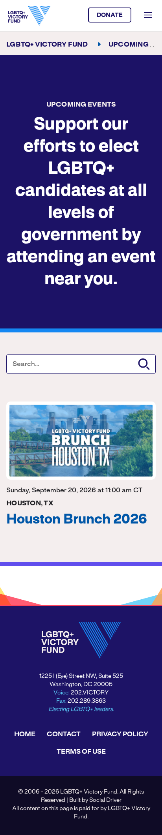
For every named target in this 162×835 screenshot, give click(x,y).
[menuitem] (24, 734)
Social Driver (105, 800)
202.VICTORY (90, 693)
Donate (110, 15)
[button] (144, 364)
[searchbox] (81, 364)
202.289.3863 (87, 701)
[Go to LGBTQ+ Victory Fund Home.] (29, 16)
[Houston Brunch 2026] (81, 441)
